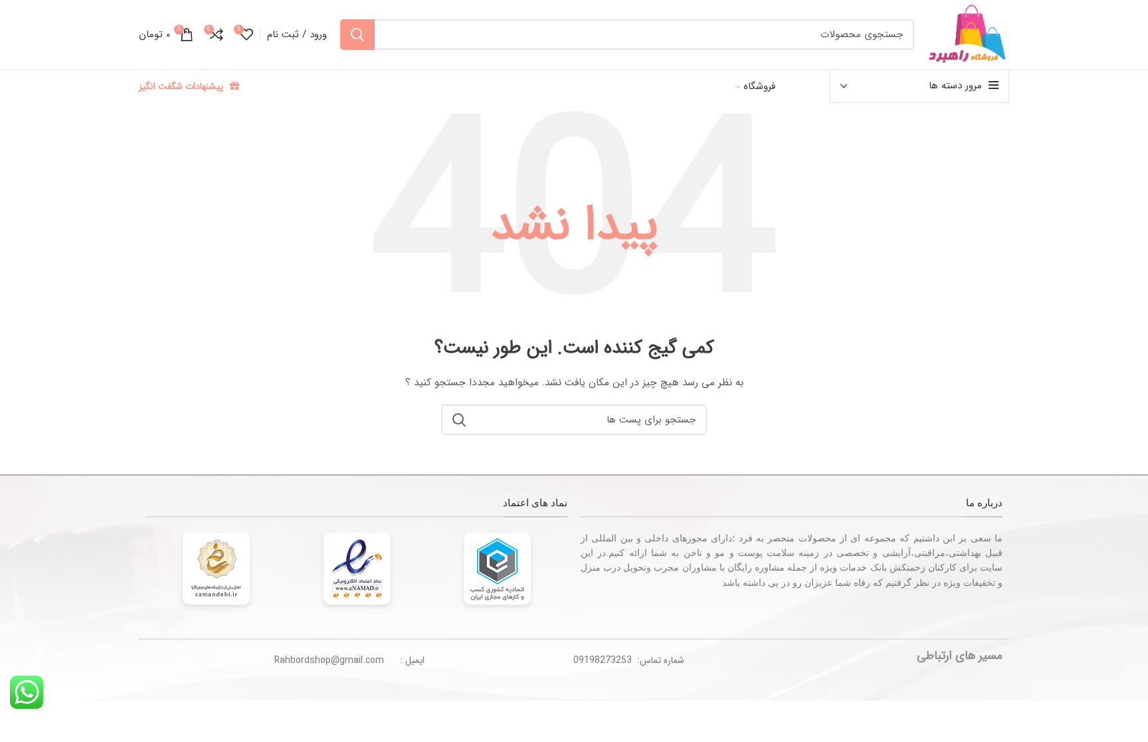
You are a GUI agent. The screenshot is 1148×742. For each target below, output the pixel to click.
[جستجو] (357, 34)
